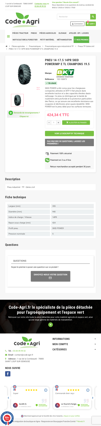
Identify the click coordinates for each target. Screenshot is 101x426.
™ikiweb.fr (80, 421)
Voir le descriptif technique (69, 133)
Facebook (7, 373)
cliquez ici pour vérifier (71, 416)
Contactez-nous (41, 4)
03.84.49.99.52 (40, 6)
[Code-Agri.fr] (22, 20)
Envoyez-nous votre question (50, 274)
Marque (48, 73)
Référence (49, 79)
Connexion (77, 24)
